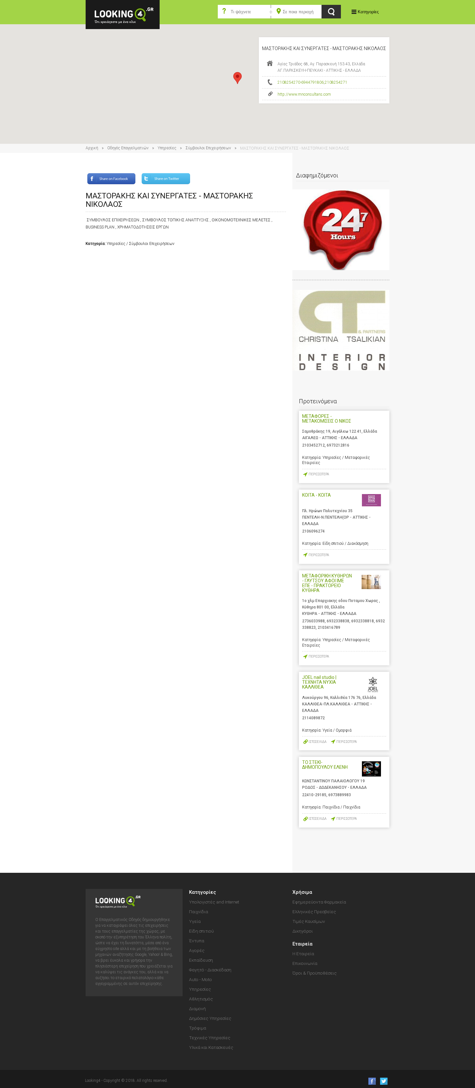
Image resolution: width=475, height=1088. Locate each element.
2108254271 (336, 82)
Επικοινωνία (304, 963)
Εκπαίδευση (201, 960)
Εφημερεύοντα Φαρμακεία (319, 901)
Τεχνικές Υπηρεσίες (209, 1037)
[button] (237, 78)
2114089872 (313, 718)
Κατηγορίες (368, 11)
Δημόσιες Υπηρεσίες (210, 1018)
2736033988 (313, 621)
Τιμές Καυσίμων (308, 921)
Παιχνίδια (198, 911)
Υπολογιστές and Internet (214, 901)
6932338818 (362, 621)
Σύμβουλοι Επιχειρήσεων (208, 148)
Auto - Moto (200, 979)
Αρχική (92, 148)
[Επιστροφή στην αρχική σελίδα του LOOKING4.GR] (123, 14)
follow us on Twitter (383, 1081)
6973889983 (339, 795)
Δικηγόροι (302, 931)
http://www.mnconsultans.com (304, 94)
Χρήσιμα (302, 892)
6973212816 (338, 445)
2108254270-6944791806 (301, 82)
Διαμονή (197, 1008)
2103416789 (329, 627)
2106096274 (313, 531)
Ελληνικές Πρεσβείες (314, 911)
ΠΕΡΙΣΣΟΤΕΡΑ (319, 474)
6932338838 (338, 621)
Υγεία (195, 921)
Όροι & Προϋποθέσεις (314, 973)
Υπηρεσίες (167, 148)
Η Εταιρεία (303, 953)
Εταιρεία (302, 944)
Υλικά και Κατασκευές (211, 1047)
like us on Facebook (370, 1081)
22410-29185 (314, 795)
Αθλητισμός (201, 998)
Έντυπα (196, 940)
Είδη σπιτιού (201, 931)
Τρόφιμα (197, 1027)
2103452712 (313, 445)
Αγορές (197, 950)
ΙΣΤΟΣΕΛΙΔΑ (317, 742)
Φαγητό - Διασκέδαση (210, 969)
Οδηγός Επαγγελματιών (128, 148)
